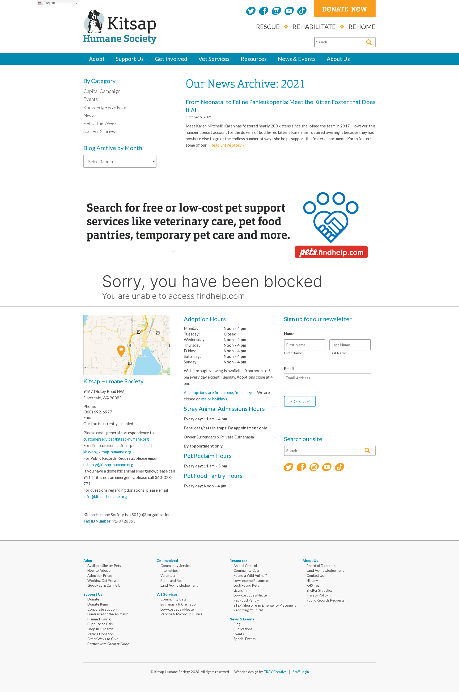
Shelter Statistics (319, 590)
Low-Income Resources (251, 580)
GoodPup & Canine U (103, 585)
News (89, 115)
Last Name (338, 353)
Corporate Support (102, 609)
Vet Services (214, 58)
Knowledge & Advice (104, 107)
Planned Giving (98, 619)
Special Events (244, 639)
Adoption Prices (99, 575)
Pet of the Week (100, 123)
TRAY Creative (275, 672)
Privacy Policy (317, 595)
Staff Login (301, 672)
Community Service (175, 565)
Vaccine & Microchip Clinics (181, 614)
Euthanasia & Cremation (179, 604)
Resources (254, 58)
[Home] (119, 38)
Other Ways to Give (102, 639)
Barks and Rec (171, 580)
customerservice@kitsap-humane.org (116, 439)
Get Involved (171, 58)
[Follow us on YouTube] (289, 11)
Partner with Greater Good (108, 644)
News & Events (297, 58)
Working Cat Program (104, 580)
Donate (93, 599)
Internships (169, 570)
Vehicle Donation (100, 634)
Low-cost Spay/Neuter (177, 609)
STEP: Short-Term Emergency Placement (264, 605)
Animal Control (245, 565)
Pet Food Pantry (246, 600)
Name (289, 333)
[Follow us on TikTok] (302, 11)
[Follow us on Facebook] (263, 11)
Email (289, 368)
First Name (293, 353)
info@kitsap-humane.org (105, 496)
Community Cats (173, 599)
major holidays (214, 398)
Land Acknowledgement (179, 585)
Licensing (240, 590)
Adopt (97, 58)
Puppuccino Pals (100, 624)
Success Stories (99, 131)
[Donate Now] (345, 8)
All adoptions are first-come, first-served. (220, 392)
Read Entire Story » (227, 145)
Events (90, 99)
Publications (242, 629)
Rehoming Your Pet (248, 610)
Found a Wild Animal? (250, 575)
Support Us (130, 58)
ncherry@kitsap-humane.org (108, 464)
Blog (236, 624)
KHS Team (314, 585)
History (312, 580)
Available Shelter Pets (104, 565)
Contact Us (315, 575)
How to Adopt (98, 570)
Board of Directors (321, 565)
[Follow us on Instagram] (276, 11)
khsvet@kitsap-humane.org (107, 451)
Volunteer (168, 575)
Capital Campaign (101, 91)
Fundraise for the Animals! (107, 614)
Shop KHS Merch (100, 629)
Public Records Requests (326, 600)
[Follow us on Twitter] (251, 11)
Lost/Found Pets (246, 585)
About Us (338, 58)
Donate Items (98, 604)
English (48, 3)
